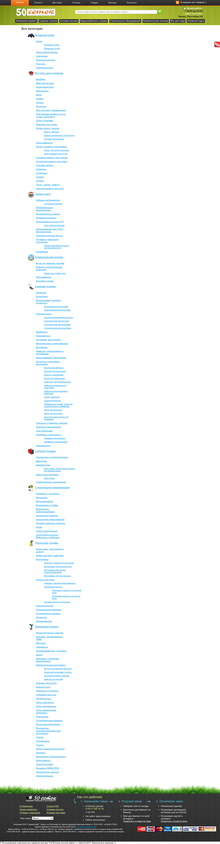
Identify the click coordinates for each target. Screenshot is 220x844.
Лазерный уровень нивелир (56, 676)
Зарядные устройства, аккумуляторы (47, 659)
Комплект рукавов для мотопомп (59, 563)
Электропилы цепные (47, 772)
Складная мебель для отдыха (51, 157)
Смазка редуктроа (52, 401)
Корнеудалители (44, 87)
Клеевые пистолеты (46, 683)
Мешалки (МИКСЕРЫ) (47, 768)
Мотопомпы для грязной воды (58, 566)
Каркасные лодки (52, 48)
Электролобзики (44, 764)
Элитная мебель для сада (50, 188)
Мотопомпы (42, 559)
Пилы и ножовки (44, 120)
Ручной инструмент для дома (51, 161)
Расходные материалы (48, 724)
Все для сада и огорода (49, 73)
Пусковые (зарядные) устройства (47, 240)
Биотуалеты (42, 91)
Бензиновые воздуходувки (56, 306)
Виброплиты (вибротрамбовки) (45, 510)
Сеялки (40, 177)
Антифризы (42, 251)
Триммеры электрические (55, 442)
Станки (39, 737)
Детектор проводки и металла (58, 669)
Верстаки (41, 643)
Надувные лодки (51, 45)
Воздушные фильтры (53, 368)
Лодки (39, 41)
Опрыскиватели (44, 142)
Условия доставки (56, 812)
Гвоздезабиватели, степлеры (51, 651)
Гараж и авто (43, 194)
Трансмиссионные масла (49, 235)
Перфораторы (43, 698)
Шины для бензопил (53, 413)
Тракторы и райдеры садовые (51, 423)
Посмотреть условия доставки (137, 821)
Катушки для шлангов (54, 139)
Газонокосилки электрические (57, 328)
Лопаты (40, 102)
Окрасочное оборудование (50, 519)
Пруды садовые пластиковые (51, 146)
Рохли (39, 527)
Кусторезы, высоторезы (48, 339)
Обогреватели (43, 277)
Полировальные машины (49, 720)
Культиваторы (43, 335)
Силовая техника (69, 20)
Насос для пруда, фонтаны (56, 150)
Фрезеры (40, 752)
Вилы (39, 94)
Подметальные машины (48, 609)
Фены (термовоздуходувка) (50, 749)
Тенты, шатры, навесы (48, 184)
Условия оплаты (55, 809)
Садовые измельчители (48, 427)
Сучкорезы (41, 173)
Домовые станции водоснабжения (59, 583)
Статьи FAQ (53, 806)
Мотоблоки (41, 347)
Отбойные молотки (46, 694)
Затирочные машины (47, 515)
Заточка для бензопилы (55, 371)
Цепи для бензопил (53, 410)
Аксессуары (49, 478)
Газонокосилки (43, 314)
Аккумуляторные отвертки (49, 633)
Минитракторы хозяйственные (52, 343)
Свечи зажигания (52, 397)
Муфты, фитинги (51, 132)
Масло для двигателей (54, 378)
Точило (39, 745)
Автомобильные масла (48, 214)
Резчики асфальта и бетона (50, 523)
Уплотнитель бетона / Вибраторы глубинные (48, 536)
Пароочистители (44, 605)
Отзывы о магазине (30, 812)
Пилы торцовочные (46, 706)
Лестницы (41, 106)
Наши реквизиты (28, 809)
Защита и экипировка (53, 375)
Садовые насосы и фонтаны (57, 602)
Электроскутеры (44, 67)
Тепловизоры (43, 741)
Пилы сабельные (45, 702)
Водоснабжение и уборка (94, 20)
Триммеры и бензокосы (48, 434)
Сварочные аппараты (47, 474)
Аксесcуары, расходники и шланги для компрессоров (59, 470)
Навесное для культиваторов (57, 382)
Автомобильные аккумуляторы (44, 208)
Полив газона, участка (47, 128)
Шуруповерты (43, 760)
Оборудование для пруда (55, 154)
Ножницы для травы (46, 124)
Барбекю (40, 79)
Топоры (40, 180)
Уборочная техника (46, 543)
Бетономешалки (44, 501)
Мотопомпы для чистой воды (57, 576)
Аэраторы (41, 292)
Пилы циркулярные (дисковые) (46, 711)
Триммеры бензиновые (54, 438)
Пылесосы (41, 617)
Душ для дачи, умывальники (51, 110)
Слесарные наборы (53, 204)
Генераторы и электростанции (52, 457)
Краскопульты (43, 687)
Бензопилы (42, 296)
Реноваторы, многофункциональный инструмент (48, 731)
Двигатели (41, 461)
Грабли (39, 98)
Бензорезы (41, 497)
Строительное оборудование (125, 20)
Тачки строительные (46, 531)
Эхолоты (40, 64)
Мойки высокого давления (50, 555)
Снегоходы (42, 56)
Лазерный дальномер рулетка (58, 672)
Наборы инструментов (48, 200)
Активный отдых (195, 20)
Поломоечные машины (48, 613)
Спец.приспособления (54, 225)
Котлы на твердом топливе (50, 263)
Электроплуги (43, 445)
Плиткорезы (42, 716)
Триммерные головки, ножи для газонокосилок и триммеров (58, 405)
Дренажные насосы (53, 587)
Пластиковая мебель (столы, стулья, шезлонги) (51, 115)
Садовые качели (44, 165)
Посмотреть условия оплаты (174, 821)
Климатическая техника (155, 20)
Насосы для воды (45, 579)
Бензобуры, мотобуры (47, 493)
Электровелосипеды (46, 52)
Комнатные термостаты (55, 273)
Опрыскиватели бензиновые (51, 357)
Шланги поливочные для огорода (59, 135)
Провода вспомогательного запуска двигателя (56, 247)
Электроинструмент (26, 20)
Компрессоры (43, 465)
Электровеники (44, 621)
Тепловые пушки (44, 281)
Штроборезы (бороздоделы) (51, 756)
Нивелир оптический (53, 679)
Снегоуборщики (44, 430)
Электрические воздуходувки (57, 310)
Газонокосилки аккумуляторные (58, 317)
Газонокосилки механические (57, 324)
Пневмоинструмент (46, 218)
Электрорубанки (44, 776)
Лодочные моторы (45, 60)
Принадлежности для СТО (50, 221)
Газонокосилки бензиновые (56, 321)
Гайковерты (42, 647)
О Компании (26, 806)
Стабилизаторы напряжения (51, 482)
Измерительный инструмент (51, 665)
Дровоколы (42, 332)
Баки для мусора (45, 83)
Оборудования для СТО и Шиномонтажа (49, 230)
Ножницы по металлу (47, 691)
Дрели (39, 654)
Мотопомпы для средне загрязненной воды (55, 571)
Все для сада (178, 20)
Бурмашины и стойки (47, 505)
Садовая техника (48, 20)
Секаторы (41, 169)
